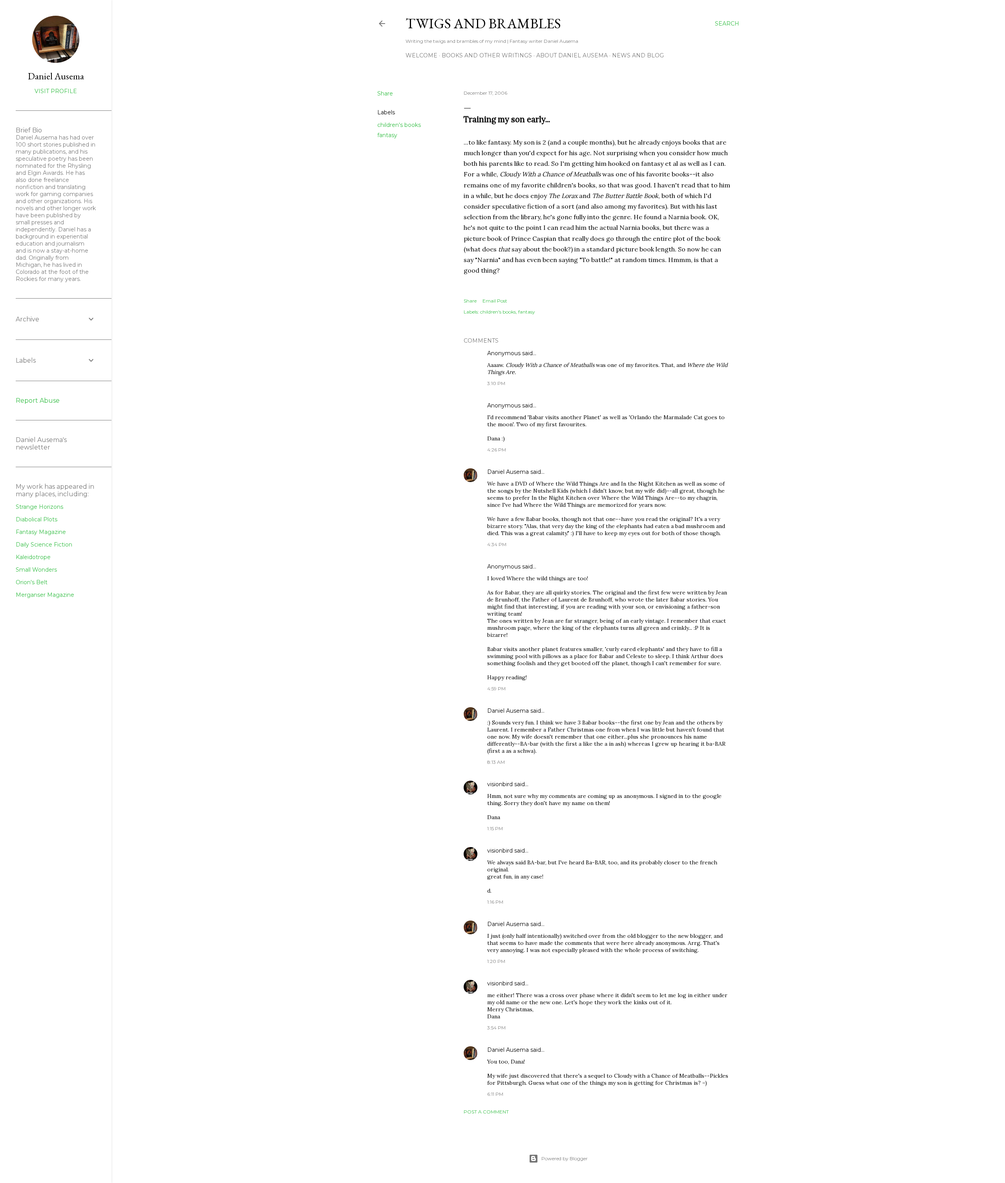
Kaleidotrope (33, 557)
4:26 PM (496, 450)
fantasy (387, 135)
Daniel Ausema (508, 471)
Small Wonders (36, 569)
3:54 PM (496, 1028)
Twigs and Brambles (483, 23)
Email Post (494, 301)
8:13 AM (496, 762)
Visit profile (56, 91)
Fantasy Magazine (41, 532)
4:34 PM (496, 544)
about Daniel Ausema (572, 55)
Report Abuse (38, 400)
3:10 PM (496, 383)
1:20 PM (496, 961)
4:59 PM (496, 688)
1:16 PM (495, 902)
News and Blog (638, 55)
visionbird (500, 784)
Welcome (421, 55)
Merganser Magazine (45, 594)
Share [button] (385, 93)
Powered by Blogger (564, 1158)
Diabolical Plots (36, 519)
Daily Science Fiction (44, 544)
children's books (399, 124)
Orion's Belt (32, 582)
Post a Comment (486, 1112)
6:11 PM (495, 1094)
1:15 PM (495, 828)
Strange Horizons (39, 506)
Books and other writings (487, 55)
